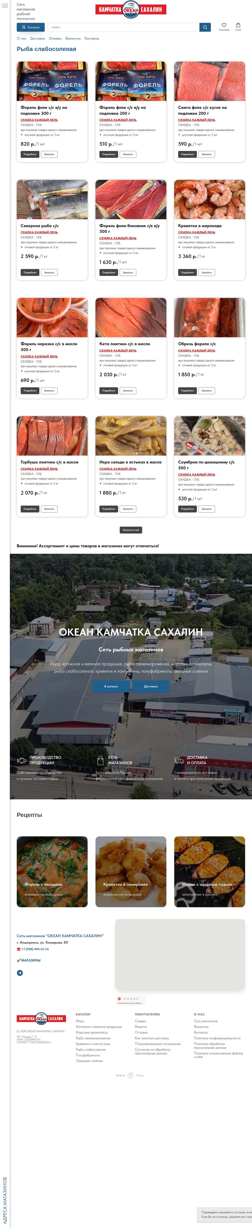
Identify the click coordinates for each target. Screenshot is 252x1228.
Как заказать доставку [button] (152, 1038)
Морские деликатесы (92, 1032)
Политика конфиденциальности (217, 1038)
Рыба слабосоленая (91, 1049)
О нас (21, 38)
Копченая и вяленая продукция (99, 1027)
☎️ (19, 949)
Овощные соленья (89, 1061)
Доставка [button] (37, 38)
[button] (224, 27)
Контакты (92, 38)
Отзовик (55, 38)
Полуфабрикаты (88, 1055)
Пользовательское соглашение (158, 1044)
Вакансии (73, 38)
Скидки (140, 1021)
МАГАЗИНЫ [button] (31, 960)
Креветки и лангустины (93, 1044)
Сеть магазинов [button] (206, 1021)
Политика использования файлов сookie (218, 1055)
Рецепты (141, 1027)
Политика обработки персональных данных (210, 1046)
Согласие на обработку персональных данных (152, 1051)
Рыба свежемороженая (93, 1038)
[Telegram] (20, 973)
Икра (80, 1021)
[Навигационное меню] (5, 6)
